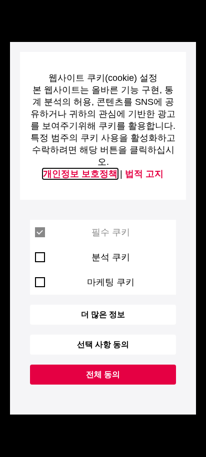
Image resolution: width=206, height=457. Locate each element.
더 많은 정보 (103, 314)
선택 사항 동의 (103, 344)
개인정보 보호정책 (80, 174)
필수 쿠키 (111, 232)
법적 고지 (144, 174)
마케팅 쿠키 (110, 282)
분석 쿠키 (111, 257)
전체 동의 (103, 374)
